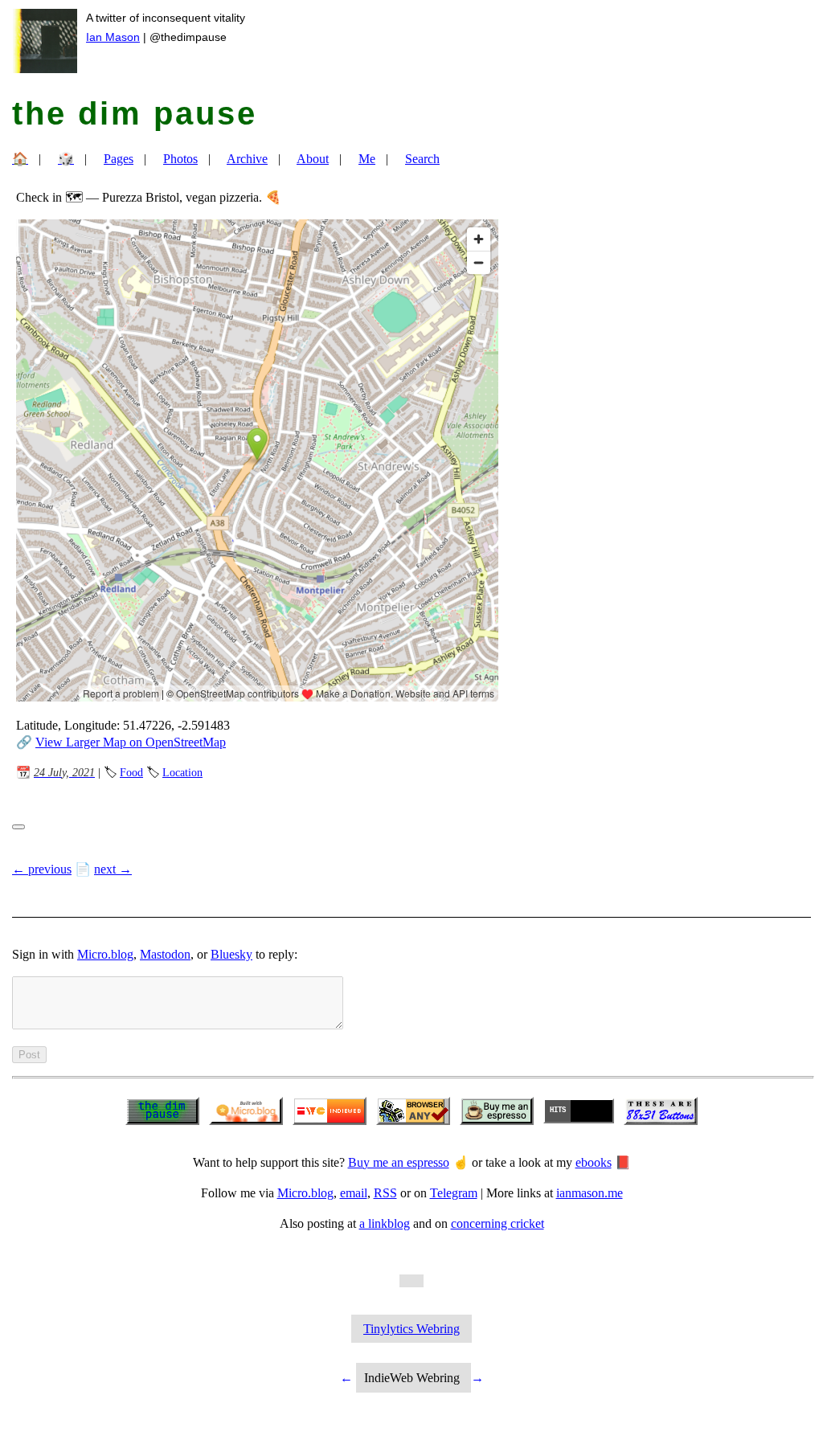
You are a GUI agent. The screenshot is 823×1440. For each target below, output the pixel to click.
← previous (42, 869)
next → (113, 869)
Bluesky (231, 954)
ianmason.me (589, 1193)
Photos (180, 159)
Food (131, 772)
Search (422, 159)
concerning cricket (497, 1223)
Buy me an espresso (398, 1162)
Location (182, 772)
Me (366, 159)
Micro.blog (105, 954)
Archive (247, 159)
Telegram (453, 1193)
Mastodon (165, 954)
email (353, 1193)
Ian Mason (113, 37)
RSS (385, 1193)
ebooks (593, 1162)
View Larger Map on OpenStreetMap (130, 742)
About (313, 159)
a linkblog (384, 1223)
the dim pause (134, 113)
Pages (118, 159)
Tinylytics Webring (411, 1329)
